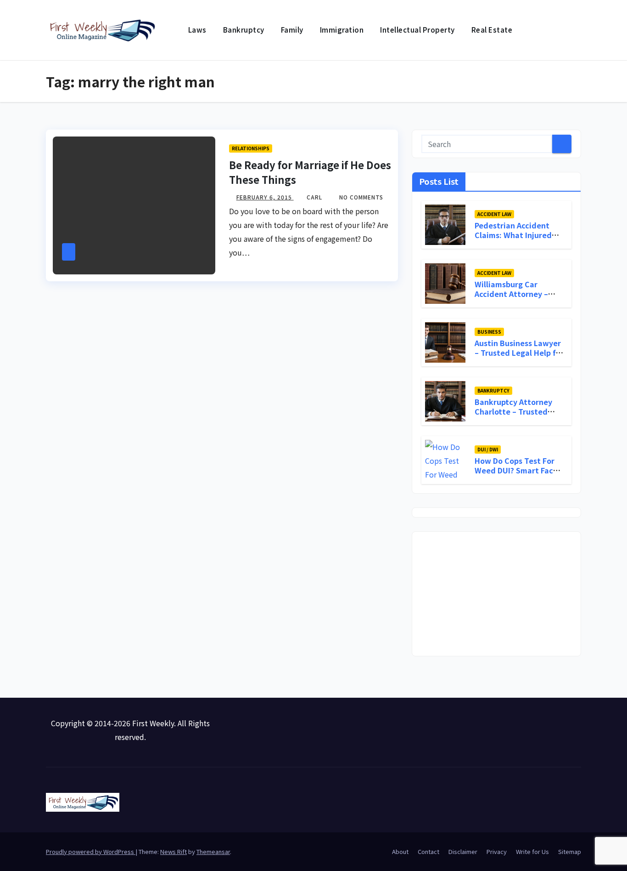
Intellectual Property (417, 29)
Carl (315, 197)
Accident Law (494, 214)
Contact (428, 851)
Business (489, 331)
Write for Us (532, 851)
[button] (574, 30)
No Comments (361, 197)
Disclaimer (462, 851)
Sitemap (569, 851)
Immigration (342, 29)
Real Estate (492, 29)
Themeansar (213, 851)
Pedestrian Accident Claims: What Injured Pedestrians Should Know (513, 239)
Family (292, 29)
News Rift (173, 851)
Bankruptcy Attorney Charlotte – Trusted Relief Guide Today (513, 411)
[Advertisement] (496, 593)
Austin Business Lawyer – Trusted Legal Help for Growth (519, 352)
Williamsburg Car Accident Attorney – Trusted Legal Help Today (511, 298)
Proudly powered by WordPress (90, 851)
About (400, 851)
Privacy (497, 851)
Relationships (250, 148)
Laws (197, 29)
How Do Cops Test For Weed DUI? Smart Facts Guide (517, 470)
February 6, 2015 (265, 197)
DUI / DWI (487, 449)
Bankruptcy (243, 29)
